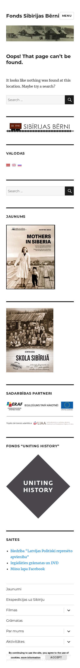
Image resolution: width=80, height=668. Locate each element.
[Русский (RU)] (20, 165)
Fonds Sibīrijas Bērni (32, 16)
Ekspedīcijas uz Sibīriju (25, 600)
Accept (56, 657)
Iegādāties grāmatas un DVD (34, 563)
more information (31, 657)
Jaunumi (13, 589)
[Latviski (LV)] (8, 165)
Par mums (15, 631)
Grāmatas (14, 621)
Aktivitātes (15, 642)
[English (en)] (14, 165)
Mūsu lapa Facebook (27, 569)
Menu (66, 15)
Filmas (11, 610)
